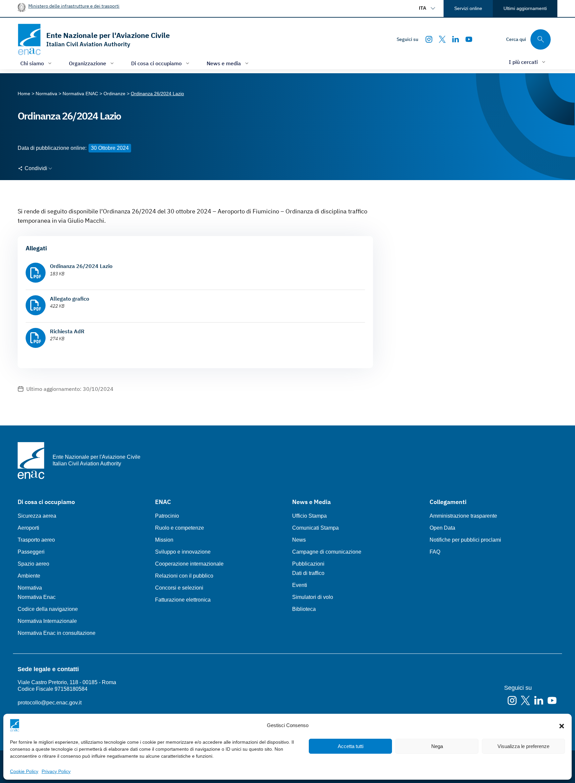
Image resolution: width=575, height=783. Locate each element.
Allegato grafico (69, 298)
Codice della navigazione (48, 609)
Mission (164, 540)
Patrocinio (167, 516)
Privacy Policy (56, 771)
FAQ (435, 552)
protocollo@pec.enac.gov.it (50, 702)
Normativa (30, 588)
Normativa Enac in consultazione (57, 633)
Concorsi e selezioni (179, 588)
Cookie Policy (24, 771)
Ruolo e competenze (179, 528)
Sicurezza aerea (37, 516)
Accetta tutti (350, 746)
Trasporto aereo (36, 540)
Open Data (442, 528)
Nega (437, 746)
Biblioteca (304, 609)
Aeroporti (28, 528)
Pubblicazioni (308, 564)
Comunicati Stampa (315, 528)
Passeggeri (31, 552)
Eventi (299, 585)
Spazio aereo (33, 564)
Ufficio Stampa (309, 516)
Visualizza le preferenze (523, 746)
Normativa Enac (37, 597)
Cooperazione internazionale (189, 564)
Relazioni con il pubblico (184, 576)
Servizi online (468, 8)
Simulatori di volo (312, 597)
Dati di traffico (308, 573)
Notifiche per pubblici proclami (465, 540)
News (299, 540)
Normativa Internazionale (47, 621)
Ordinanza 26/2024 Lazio (81, 266)
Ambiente (29, 576)
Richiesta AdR (67, 331)
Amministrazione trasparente (463, 516)
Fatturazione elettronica (183, 600)
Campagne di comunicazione (326, 552)
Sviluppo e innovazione (183, 552)
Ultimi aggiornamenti (525, 8)
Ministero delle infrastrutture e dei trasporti (73, 6)
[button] (561, 725)
